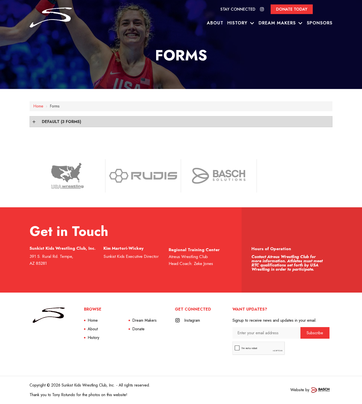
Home (38, 106)
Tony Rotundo (63, 395)
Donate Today (291, 9)
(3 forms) (61, 121)
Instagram (192, 320)
